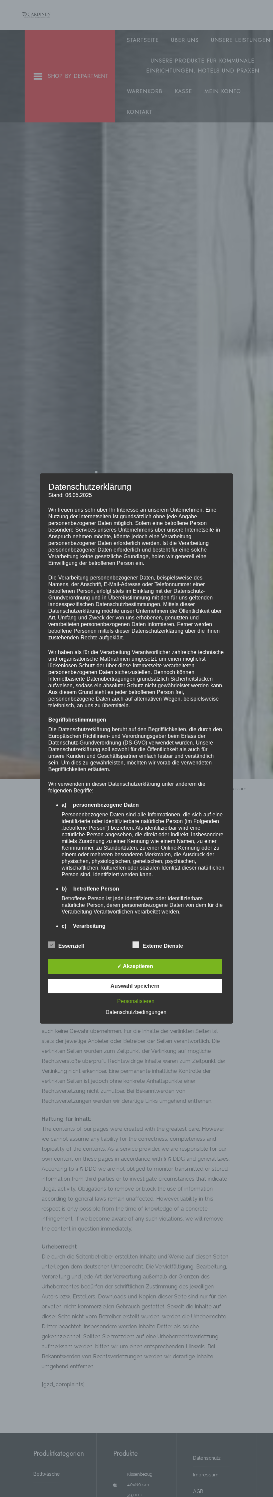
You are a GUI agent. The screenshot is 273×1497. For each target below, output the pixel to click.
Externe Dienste (162, 946)
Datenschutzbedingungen (136, 1012)
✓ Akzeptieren (135, 966)
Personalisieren (135, 1001)
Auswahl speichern (135, 986)
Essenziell (71, 946)
